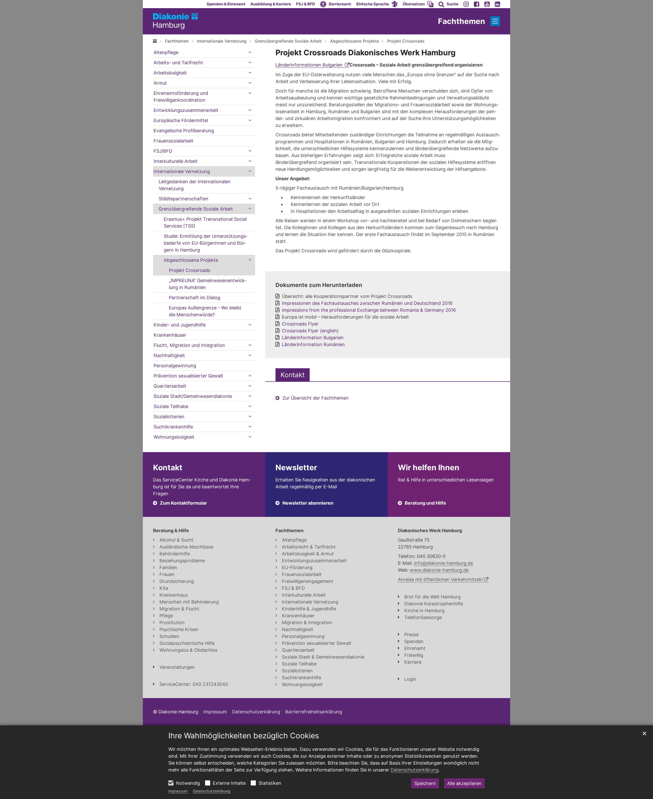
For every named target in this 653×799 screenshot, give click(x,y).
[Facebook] (476, 4)
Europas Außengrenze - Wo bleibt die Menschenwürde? (205, 311)
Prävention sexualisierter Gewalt (188, 375)
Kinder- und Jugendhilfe (180, 325)
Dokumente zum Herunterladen (318, 285)
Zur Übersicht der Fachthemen (315, 398)
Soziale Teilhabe (171, 406)
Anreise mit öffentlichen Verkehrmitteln (440, 579)
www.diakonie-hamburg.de (439, 570)
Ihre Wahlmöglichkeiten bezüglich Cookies (243, 735)
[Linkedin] (497, 4)
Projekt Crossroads (405, 41)
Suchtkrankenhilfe (173, 426)
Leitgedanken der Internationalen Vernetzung (195, 185)
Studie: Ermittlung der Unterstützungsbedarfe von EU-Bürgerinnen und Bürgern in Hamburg (205, 243)
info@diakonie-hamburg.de (443, 563)
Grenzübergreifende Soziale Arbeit (288, 41)
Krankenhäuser (170, 335)
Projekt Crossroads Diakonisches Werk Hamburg (365, 52)
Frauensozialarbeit (173, 140)
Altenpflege (166, 52)
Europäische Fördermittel (181, 120)
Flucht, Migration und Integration (189, 345)
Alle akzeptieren (464, 783)
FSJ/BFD (163, 151)
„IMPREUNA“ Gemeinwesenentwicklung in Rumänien (207, 284)
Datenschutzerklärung (211, 791)
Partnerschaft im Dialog (194, 297)
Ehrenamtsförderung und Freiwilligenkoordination (181, 96)
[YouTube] (487, 4)
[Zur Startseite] (175, 21)
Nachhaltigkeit (169, 355)
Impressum (178, 791)
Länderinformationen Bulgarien (309, 65)
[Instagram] (466, 4)
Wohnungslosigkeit (174, 437)
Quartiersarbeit (170, 386)
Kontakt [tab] (293, 375)
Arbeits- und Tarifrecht (178, 62)
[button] (377, 4)
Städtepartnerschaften (183, 198)
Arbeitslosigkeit (170, 72)
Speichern (425, 783)
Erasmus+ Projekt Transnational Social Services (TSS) (205, 222)
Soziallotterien (169, 416)
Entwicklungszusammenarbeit (186, 110)
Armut (160, 83)
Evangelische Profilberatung (184, 130)
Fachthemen (177, 41)
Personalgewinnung (175, 365)
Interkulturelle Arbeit (175, 161)
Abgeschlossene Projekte (354, 41)
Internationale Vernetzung (221, 41)
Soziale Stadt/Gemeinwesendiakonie (193, 396)
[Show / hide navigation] (495, 21)
